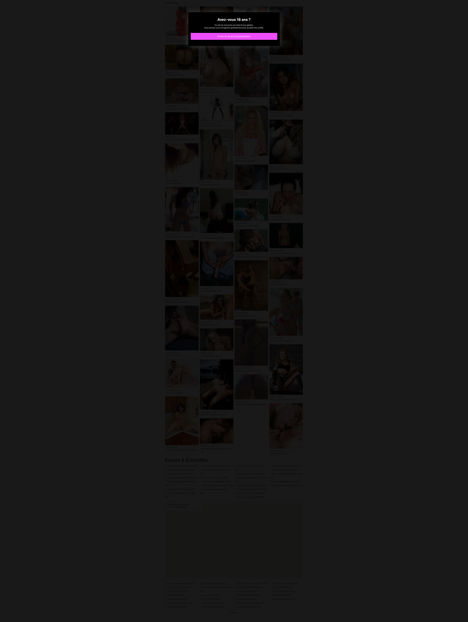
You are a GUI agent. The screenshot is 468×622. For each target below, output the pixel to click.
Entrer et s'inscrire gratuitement (234, 36)
